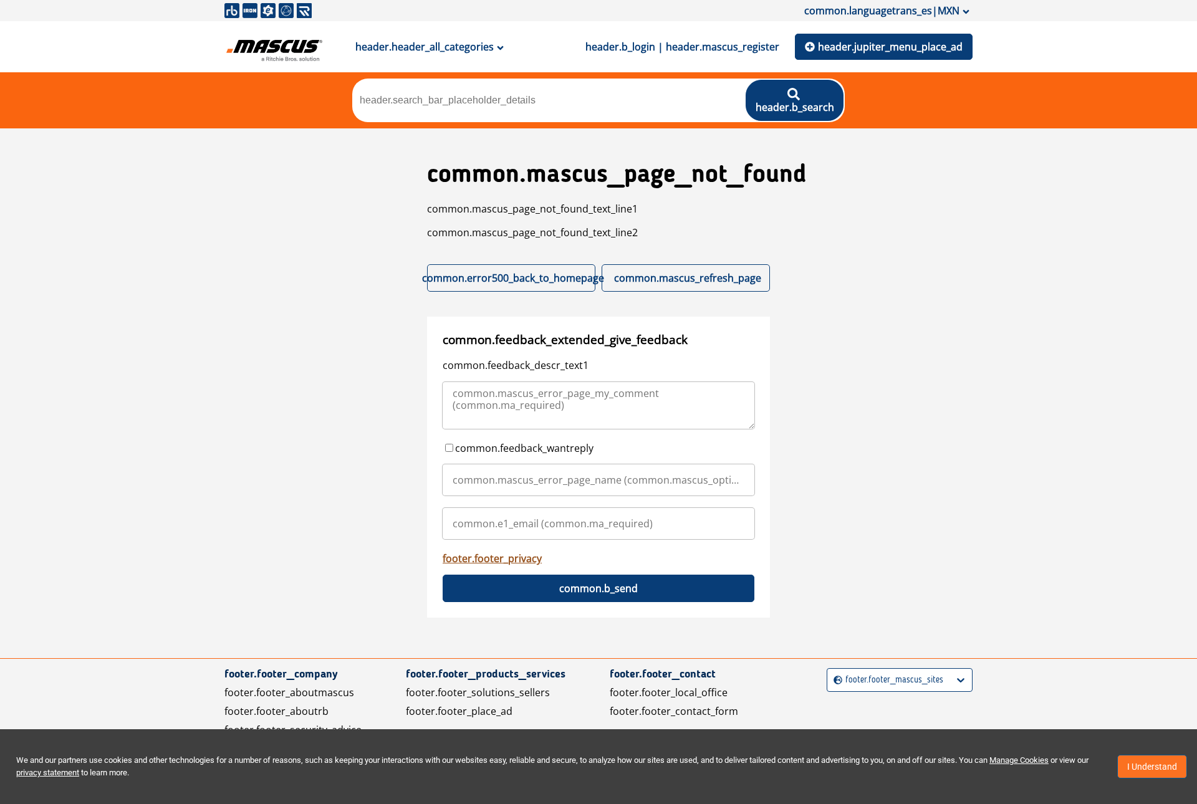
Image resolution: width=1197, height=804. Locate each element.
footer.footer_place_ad (459, 711)
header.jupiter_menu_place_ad (890, 47)
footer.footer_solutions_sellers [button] (478, 692)
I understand (1152, 767)
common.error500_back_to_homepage (511, 278)
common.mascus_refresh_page (687, 278)
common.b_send (598, 588)
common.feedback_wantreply (524, 448)
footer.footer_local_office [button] (669, 692)
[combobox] (835, 680)
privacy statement (47, 772)
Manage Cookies (1019, 760)
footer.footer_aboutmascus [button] (289, 692)
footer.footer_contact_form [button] (674, 711)
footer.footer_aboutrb (276, 711)
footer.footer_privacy (492, 558)
